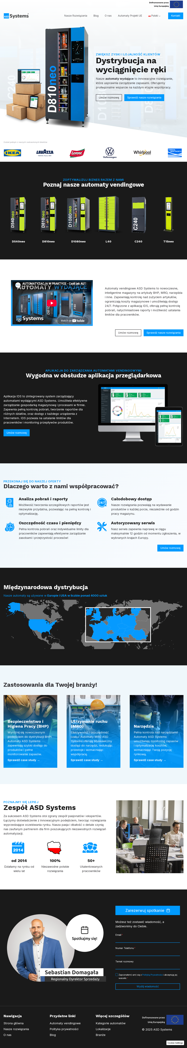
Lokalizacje (103, 1029)
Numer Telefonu (125, 948)
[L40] (108, 218)
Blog (96, 15)
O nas (108, 15)
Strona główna (14, 1023)
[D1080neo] (79, 218)
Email (119, 934)
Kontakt (175, 15)
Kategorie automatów (110, 1023)
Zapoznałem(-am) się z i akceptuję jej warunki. (148, 976)
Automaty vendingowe (65, 1023)
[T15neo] (168, 218)
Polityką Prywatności (152, 975)
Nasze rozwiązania (16, 1029)
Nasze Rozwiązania (75, 15)
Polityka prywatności (64, 1029)
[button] (175, 1043)
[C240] (138, 218)
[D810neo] (48, 218)
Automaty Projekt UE (130, 15)
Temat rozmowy (124, 961)
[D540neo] (18, 218)
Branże (100, 1035)
